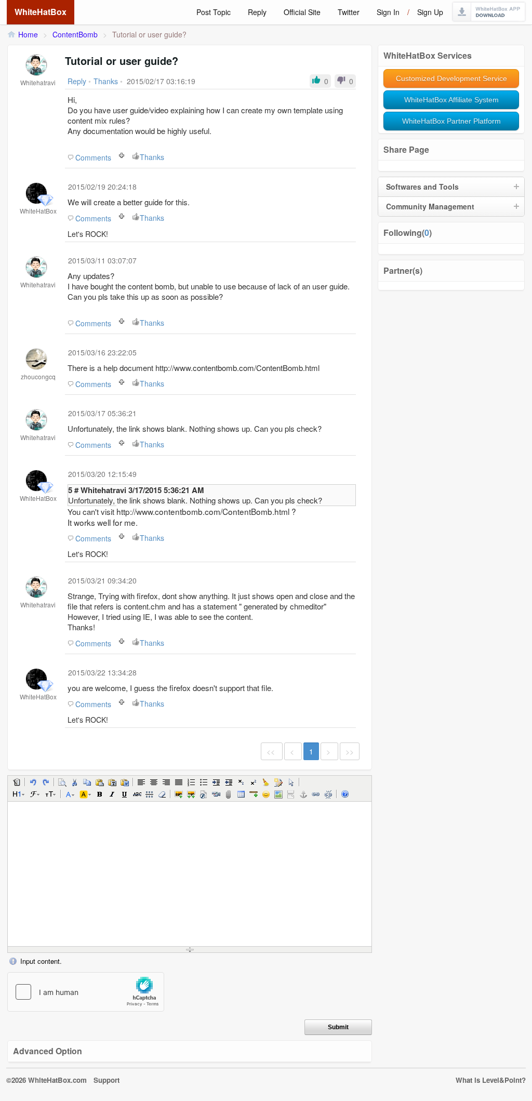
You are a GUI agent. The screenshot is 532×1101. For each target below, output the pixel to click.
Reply (257, 12)
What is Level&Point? (491, 1080)
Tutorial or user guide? (149, 34)
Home (28, 34)
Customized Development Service (451, 78)
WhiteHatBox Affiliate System (451, 100)
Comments (93, 157)
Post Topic (213, 12)
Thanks (152, 157)
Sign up (430, 12)
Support (106, 1080)
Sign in (388, 12)
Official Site (302, 12)
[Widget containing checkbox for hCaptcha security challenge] (85, 992)
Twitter (349, 12)
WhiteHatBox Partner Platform (451, 121)
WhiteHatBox (40, 12)
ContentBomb (75, 34)
